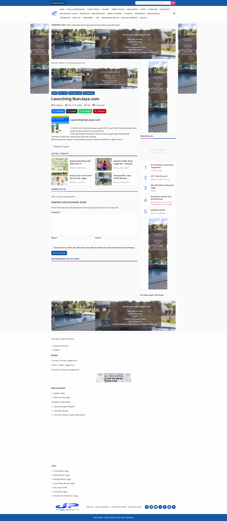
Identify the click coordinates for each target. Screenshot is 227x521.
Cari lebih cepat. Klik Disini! (152, 295)
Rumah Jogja (167, 204)
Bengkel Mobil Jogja (62, 479)
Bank (62, 9)
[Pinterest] (174, 507)
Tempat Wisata (118, 9)
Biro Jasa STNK (60, 487)
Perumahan (65, 18)
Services (77, 18)
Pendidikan (140, 14)
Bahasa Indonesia (129, 18)
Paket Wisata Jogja (62, 475)
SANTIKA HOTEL (158, 210)
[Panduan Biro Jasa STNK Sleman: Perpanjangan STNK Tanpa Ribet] (103, 178)
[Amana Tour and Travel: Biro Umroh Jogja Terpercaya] (59, 178)
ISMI (152, 179)
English (143, 18)
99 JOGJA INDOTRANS (137, 507)
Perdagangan (153, 14)
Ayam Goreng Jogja (62, 397)
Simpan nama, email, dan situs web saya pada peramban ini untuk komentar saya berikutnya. (94, 247)
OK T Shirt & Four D (159, 176)
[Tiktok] (165, 507)
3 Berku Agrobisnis (102, 507)
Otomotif (128, 14)
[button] (173, 3)
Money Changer (114, 14)
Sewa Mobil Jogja (61, 471)
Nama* (54, 238)
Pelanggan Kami (75, 93)
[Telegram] (169, 507)
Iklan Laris (63, 93)
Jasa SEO (58, 415)
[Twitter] (160, 507)
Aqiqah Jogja (59, 393)
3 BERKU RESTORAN (119, 507)
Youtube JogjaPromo (68, 360)
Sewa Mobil (88, 18)
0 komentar (100, 105)
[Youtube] (156, 507)
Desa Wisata (132, 9)
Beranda (90, 507)
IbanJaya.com (91, 119)
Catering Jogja (156, 170)
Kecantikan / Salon (68, 14)
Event (143, 9)
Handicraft (165, 9)
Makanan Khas (98, 14)
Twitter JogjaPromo (66, 365)
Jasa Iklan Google (61, 411)
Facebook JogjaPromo (70, 370)
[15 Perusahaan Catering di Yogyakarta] (158, 151)
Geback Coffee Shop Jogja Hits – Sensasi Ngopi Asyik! (123, 164)
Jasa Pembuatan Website (64, 406)
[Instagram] (151, 507)
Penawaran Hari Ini (110, 18)
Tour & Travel (93, 9)
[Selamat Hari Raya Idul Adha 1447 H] (59, 164)
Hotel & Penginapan (76, 9)
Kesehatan (84, 14)
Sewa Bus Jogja (60, 492)
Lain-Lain (168, 202)
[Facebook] (147, 507)
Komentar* (56, 212)
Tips (97, 18)
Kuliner (105, 9)
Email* (98, 238)
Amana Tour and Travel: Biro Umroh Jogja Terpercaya (81, 178)
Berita (54, 93)
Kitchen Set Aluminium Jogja (66, 496)
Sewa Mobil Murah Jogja (64, 483)
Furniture (152, 9)
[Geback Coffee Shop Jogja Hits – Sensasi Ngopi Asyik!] (103, 164)
